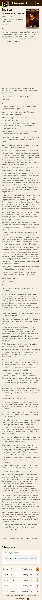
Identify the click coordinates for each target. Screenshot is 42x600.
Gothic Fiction (12, 19)
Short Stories (6, 21)
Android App (17, 599)
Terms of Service (19, 596)
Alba (10, 16)
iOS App (26, 599)
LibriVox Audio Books (21, 2)
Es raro (5, 569)
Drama (20, 19)
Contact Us (8, 596)
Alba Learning (32, 538)
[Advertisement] (21, 64)
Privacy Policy (32, 596)
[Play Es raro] (37, 569)
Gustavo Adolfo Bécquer (14, 14)
